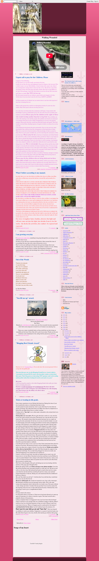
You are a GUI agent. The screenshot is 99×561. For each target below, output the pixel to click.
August (66, 355)
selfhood (65, 274)
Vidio (64, 279)
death (64, 241)
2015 (64, 315)
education (65, 244)
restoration (55, 253)
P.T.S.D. (65, 264)
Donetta (74, 364)
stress (64, 276)
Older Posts (54, 519)
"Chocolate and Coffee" (41, 320)
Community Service (48, 253)
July (65, 357)
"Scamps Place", (28, 367)
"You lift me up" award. (25, 298)
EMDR (64, 246)
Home (37, 519)
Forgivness (65, 248)
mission (65, 257)
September (67, 353)
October (66, 335)
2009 (64, 325)
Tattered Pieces (66, 278)
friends (52, 337)
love (64, 253)
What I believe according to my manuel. (31, 173)
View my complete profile (69, 386)
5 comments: (53, 167)
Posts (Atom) (27, 523)
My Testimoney (55, 169)
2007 (64, 329)
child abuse (66, 236)
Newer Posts (20, 519)
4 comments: (53, 251)
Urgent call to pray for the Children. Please (32, 77)
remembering (55, 516)
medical (65, 255)
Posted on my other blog (23, 238)
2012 (64, 319)
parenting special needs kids (70, 265)
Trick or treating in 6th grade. (27, 400)
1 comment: (53, 228)
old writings (66, 262)
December (67, 331)
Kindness (56, 337)
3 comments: (53, 392)
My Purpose (48, 169)
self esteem (65, 272)
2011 (64, 321)
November (67, 333)
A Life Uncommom (27, 387)
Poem (57, 292)
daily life (65, 239)
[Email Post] (57, 167)
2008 (64, 327)
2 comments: (53, 290)
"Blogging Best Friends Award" (28, 343)
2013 (64, 317)
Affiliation (65, 234)
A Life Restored (26, 325)
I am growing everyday (24, 234)
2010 (64, 323)
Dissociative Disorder (68, 243)
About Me (43, 169)
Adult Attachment (67, 232)
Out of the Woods (22, 259)
